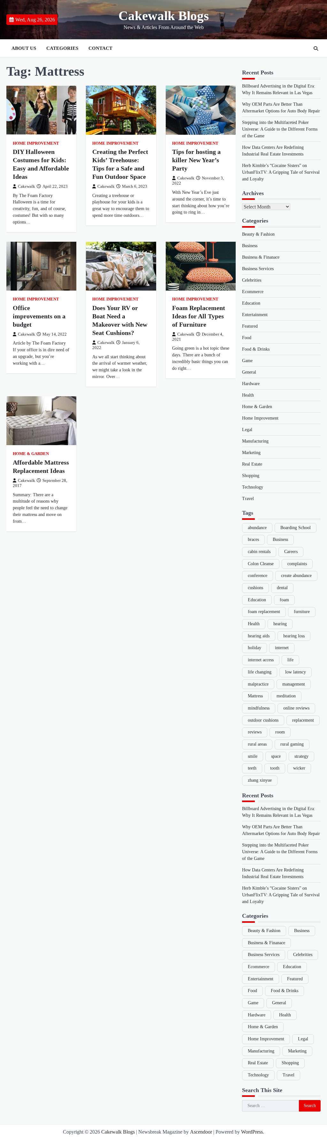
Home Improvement (36, 143)
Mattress (255, 696)
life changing (259, 672)
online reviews (296, 708)
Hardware (251, 383)
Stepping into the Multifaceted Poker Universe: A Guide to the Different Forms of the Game (279, 129)
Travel (248, 498)
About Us (23, 48)
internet (282, 647)
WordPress (252, 1132)
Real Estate (252, 464)
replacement (303, 720)
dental (282, 587)
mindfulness (259, 708)
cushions (255, 587)
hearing (280, 623)
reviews (255, 732)
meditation (286, 696)
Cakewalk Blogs (163, 16)
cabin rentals (259, 551)
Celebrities (251, 280)
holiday (254, 647)
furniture (302, 611)
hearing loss (294, 636)
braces (253, 539)
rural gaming (292, 744)
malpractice (258, 684)
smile (252, 756)
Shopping (250, 475)
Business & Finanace (260, 257)
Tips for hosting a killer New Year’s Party (196, 160)
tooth (274, 768)
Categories (62, 48)
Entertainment (255, 314)
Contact (100, 48)
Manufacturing (255, 441)
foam (284, 599)
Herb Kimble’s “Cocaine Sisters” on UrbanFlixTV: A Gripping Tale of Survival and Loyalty (281, 172)
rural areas (257, 744)
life (290, 659)
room (280, 732)
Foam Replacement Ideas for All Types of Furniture (198, 316)
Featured (250, 326)
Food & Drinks (256, 349)
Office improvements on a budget (39, 316)
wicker (299, 768)
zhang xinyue (260, 780)
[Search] (316, 48)
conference (257, 575)
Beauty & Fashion (258, 234)
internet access (261, 659)
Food (246, 337)
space (276, 756)
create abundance (296, 575)
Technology (252, 487)
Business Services (258, 268)
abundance (257, 527)
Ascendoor (201, 1132)
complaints (297, 563)
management (293, 684)
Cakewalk (26, 186)
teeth (252, 768)
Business (249, 245)
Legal (247, 429)
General (249, 372)
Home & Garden (31, 454)
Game (247, 360)
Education (251, 303)
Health (248, 395)
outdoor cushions (263, 720)
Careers (291, 551)
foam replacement (264, 611)
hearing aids (259, 636)
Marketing (251, 452)
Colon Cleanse (261, 563)
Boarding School (295, 527)
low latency (295, 672)
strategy (301, 756)
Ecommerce (252, 291)
